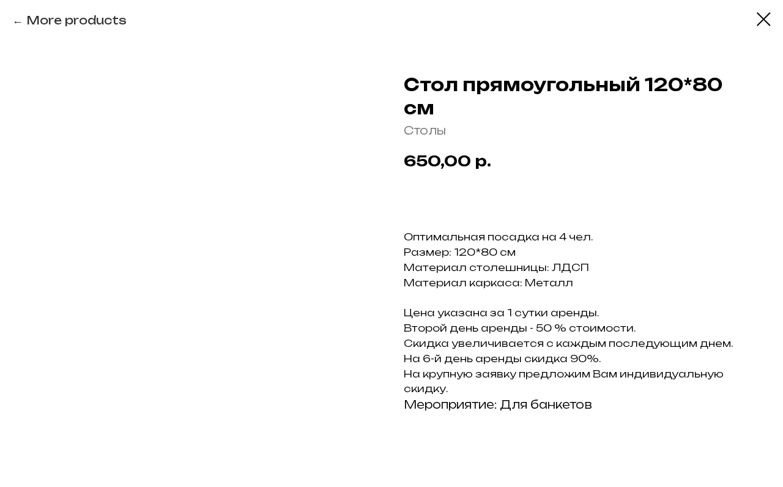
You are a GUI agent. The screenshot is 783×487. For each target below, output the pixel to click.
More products (76, 20)
